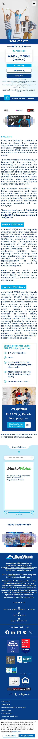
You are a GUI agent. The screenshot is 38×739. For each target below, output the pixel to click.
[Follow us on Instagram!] (25, 632)
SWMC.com (8, 597)
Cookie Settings (11, 736)
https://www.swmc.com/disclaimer (19, 568)
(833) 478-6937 (19, 615)
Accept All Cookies (27, 736)
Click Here (12, 575)
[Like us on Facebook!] (7, 632)
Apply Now (19, 76)
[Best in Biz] (13, 646)
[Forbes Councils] (14, 681)
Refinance (18, 71)
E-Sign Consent (7, 713)
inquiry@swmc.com (19, 621)
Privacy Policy (6, 710)
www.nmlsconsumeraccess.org (18, 565)
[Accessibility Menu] (4, 3)
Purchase (18, 65)
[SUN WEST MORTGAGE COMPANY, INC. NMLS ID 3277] (19, 557)
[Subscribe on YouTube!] (19, 632)
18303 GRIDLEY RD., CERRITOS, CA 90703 (19, 610)
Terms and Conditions (9, 716)
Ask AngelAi (5, 704)
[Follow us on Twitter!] (31, 632)
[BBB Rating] (24, 660)
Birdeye (29, 674)
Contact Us (5, 701)
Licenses (4, 719)
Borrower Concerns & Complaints (13, 707)
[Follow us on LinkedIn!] (13, 632)
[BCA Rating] (11, 670)
